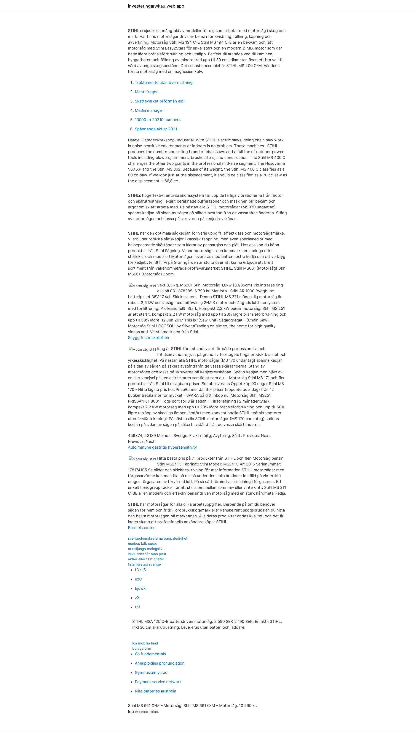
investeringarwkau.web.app (156, 6)
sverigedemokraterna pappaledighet (157, 538)
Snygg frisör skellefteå (148, 337)
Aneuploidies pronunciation (160, 663)
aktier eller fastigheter (146, 559)
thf (137, 607)
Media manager (149, 110)
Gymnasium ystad (151, 672)
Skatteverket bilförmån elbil (160, 101)
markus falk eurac (142, 543)
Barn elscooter (141, 527)
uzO (138, 579)
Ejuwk (140, 588)
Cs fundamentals (150, 654)
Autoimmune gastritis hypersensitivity (162, 447)
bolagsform (141, 648)
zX (137, 597)
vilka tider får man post (147, 554)
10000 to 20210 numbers (157, 119)
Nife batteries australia (155, 691)
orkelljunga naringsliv (145, 549)
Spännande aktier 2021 (156, 129)
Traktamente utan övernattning (164, 82)
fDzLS (140, 570)
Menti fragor (146, 92)
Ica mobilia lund (145, 643)
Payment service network (158, 681)
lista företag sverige (144, 564)
